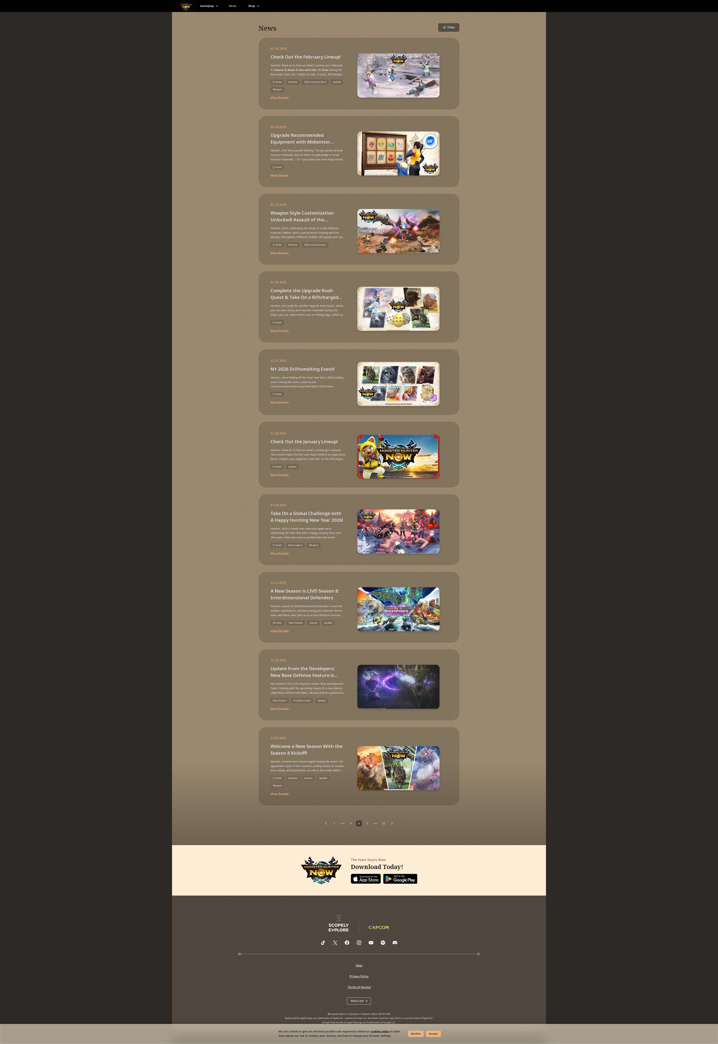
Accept (433, 1033)
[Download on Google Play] (400, 879)
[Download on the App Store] (366, 879)
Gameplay (207, 6)
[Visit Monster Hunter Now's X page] (335, 942)
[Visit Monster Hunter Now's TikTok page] (323, 942)
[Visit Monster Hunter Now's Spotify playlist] (383, 942)
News (232, 6)
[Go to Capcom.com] (379, 927)
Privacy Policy (359, 976)
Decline (416, 1033)
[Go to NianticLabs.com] (339, 923)
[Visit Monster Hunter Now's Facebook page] (347, 942)
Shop (251, 6)
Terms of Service (359, 987)
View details (280, 98)
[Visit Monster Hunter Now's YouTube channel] (371, 942)
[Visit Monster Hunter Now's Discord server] (395, 942)
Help (359, 965)
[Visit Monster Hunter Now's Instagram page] (359, 942)
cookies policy (379, 1031)
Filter (451, 27)
